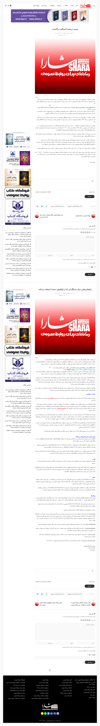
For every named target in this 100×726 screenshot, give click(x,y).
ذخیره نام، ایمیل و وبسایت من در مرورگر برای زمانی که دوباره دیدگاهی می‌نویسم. (78, 259)
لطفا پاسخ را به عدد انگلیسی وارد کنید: (86, 263)
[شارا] (85, 5)
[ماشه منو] (93, 5)
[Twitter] (64, 35)
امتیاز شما (93, 232)
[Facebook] (66, 35)
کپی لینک (89, 196)
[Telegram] (59, 35)
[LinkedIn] (61, 35)
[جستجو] (6, 5)
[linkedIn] (42, 206)
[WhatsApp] (63, 35)
